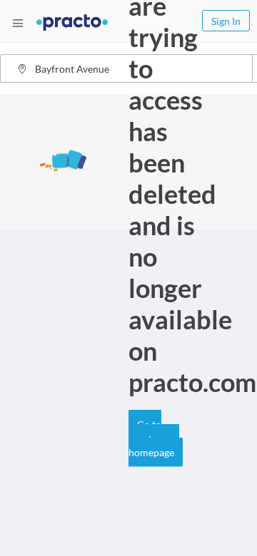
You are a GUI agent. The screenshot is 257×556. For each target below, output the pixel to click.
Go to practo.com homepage (153, 438)
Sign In (226, 21)
